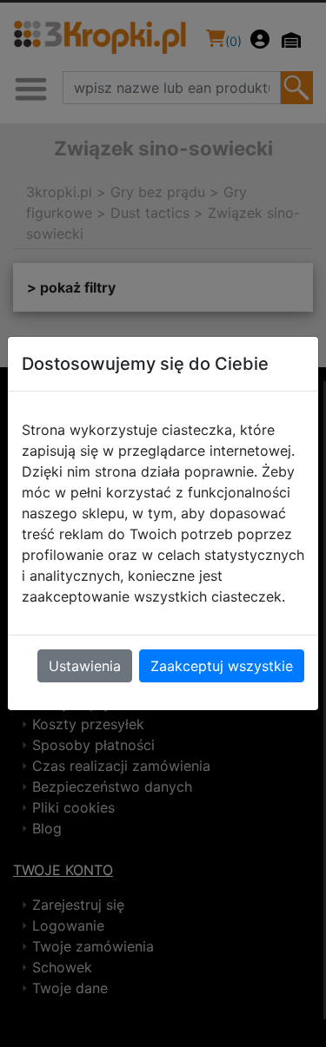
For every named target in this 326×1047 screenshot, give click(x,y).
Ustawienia (85, 666)
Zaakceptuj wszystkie (221, 666)
